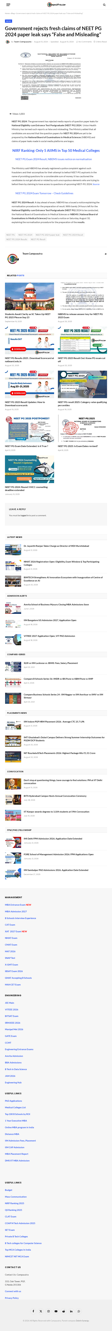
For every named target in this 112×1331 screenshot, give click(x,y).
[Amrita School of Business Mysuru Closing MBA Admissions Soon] (13, 608)
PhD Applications (13, 1101)
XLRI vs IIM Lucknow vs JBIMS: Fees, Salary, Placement (51, 663)
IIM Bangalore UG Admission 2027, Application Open (50, 620)
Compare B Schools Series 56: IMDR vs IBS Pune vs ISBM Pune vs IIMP (58, 678)
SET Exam (10, 1230)
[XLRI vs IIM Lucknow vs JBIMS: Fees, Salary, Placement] (13, 666)
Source (96, 184)
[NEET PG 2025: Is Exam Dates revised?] (82, 428)
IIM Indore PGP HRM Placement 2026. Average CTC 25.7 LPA (54, 721)
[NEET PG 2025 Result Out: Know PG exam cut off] (82, 340)
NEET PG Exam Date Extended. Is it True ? (26, 446)
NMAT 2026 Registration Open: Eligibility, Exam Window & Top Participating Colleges (61, 563)
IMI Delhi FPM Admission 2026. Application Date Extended (53, 838)
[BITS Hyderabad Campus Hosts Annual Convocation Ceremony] (13, 799)
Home (7, 13)
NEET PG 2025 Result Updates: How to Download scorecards (25, 404)
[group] (58, 1168)
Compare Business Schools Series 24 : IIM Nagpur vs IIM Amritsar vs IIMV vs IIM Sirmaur (63, 696)
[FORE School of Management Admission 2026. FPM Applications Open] (13, 858)
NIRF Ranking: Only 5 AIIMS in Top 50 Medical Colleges (56, 150)
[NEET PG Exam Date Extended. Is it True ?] (29, 428)
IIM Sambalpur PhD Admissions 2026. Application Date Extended (56, 870)
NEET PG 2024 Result (73, 235)
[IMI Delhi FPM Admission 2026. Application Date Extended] (13, 842)
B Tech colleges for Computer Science (23, 1243)
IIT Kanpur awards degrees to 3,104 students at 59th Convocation (56, 811)
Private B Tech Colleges (16, 1236)
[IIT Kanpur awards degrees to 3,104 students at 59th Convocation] (13, 815)
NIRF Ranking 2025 (14, 1203)
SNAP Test (10, 958)
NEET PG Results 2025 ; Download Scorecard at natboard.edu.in (29, 360)
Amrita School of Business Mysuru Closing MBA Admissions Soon (56, 604)
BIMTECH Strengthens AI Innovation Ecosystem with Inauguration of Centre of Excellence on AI (63, 579)
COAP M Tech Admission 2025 (20, 1223)
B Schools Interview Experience (20, 918)
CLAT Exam (10, 1216)
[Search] (104, 4)
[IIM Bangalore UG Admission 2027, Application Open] (13, 624)
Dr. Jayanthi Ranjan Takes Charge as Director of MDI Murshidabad (56, 546)
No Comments (85, 42)
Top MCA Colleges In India (18, 1249)
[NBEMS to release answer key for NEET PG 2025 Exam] (82, 296)
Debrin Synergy (82, 1320)
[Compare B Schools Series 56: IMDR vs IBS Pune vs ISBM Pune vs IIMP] (13, 682)
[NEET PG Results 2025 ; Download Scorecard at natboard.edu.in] (29, 340)
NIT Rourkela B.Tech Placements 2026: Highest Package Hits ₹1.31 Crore (59, 753)
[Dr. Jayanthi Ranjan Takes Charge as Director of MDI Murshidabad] (13, 549)
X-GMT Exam (12, 964)
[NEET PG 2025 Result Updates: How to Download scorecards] (29, 384)
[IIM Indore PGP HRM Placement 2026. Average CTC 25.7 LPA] (13, 725)
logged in (25, 515)
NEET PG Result (38, 239)
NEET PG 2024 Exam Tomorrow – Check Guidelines (44, 193)
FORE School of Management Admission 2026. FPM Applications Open (59, 854)
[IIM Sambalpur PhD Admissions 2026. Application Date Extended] (13, 873)
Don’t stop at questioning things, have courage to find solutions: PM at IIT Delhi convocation (63, 782)
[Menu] (8, 4)
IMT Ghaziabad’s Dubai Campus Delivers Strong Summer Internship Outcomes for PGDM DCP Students (64, 739)
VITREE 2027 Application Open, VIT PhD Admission (49, 636)
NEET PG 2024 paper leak (48, 235)
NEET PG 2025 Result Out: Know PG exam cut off (81, 360)
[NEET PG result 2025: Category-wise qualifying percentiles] (82, 384)
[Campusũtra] (56, 4)
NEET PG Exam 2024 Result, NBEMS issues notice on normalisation (53, 159)
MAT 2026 (10, 951)
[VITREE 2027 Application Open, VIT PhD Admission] (13, 639)
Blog (13, 13)
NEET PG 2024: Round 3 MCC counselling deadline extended (26, 489)
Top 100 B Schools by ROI (17, 1114)
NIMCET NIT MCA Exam (17, 1256)
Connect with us (13, 1291)
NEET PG (10, 235)
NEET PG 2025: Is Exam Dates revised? (78, 446)
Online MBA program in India (19, 1127)
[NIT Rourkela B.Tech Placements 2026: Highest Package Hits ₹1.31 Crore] (13, 756)
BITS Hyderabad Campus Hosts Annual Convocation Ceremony (55, 796)
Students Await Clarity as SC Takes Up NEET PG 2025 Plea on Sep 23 (28, 316)
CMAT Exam (11, 944)
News (8, 21)
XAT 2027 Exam (13, 931)
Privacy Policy (12, 1298)
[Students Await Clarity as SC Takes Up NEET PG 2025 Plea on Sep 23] (29, 296)
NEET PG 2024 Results (16, 239)
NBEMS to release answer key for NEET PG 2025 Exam (80, 316)
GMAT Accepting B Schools (18, 978)
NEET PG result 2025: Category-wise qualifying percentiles (82, 404)
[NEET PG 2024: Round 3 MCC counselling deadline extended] (29, 469)
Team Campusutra (22, 42)
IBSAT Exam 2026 (14, 971)
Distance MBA (12, 1134)
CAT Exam (10, 924)
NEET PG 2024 (25, 235)
